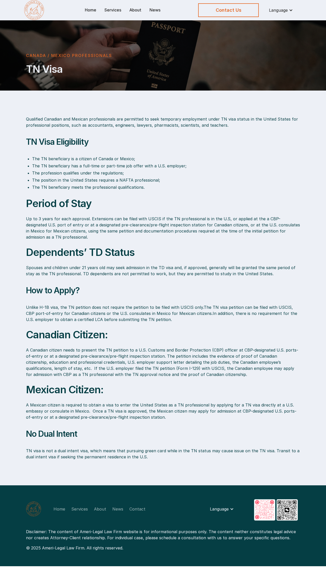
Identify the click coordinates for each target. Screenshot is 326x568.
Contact (137, 509)
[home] (47, 10)
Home (90, 9)
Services (112, 9)
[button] (281, 10)
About (135, 9)
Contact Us (228, 10)
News (155, 9)
